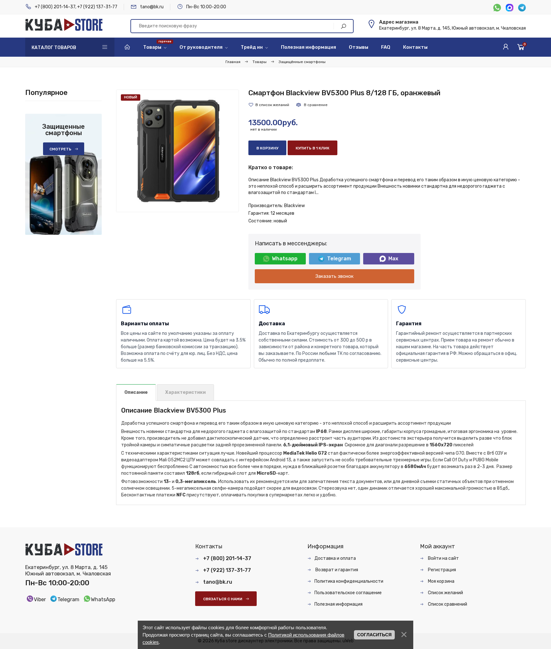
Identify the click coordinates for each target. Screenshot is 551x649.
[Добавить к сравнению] (311, 105)
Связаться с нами (222, 599)
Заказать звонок (334, 276)
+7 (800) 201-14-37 (55, 7)
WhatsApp (103, 599)
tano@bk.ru (152, 7)
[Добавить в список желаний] (268, 104)
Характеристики (185, 392)
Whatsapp (285, 259)
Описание (136, 392)
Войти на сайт (443, 558)
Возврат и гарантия (336, 570)
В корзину (267, 148)
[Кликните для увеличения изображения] (177, 151)
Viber (40, 599)
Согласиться (374, 634)
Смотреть (60, 149)
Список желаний (445, 592)
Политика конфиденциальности (348, 581)
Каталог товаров (54, 47)
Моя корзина (440, 581)
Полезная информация (338, 604)
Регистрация (441, 570)
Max (393, 259)
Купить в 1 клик (312, 148)
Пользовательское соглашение (348, 592)
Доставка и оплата (335, 558)
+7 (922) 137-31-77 (97, 7)
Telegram (339, 259)
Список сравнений (447, 604)
